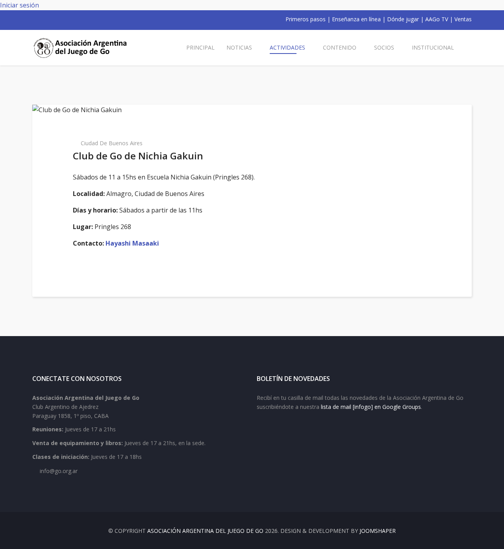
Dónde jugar (403, 19)
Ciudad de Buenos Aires (112, 143)
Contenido (339, 47)
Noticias (239, 47)
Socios (384, 47)
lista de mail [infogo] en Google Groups (371, 406)
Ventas (463, 19)
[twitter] (45, 19)
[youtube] (56, 19)
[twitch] (76, 19)
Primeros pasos (305, 19)
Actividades (287, 47)
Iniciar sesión (19, 5)
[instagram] (66, 19)
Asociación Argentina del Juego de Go (205, 530)
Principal (200, 47)
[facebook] (35, 19)
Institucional (433, 47)
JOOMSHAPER (377, 530)
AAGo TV (436, 19)
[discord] (86, 19)
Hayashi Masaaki (132, 243)
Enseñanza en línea (356, 19)
